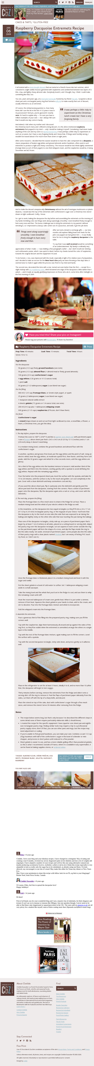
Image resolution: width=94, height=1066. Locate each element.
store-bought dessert (37, 87)
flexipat (27, 439)
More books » (44, 932)
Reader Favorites (61, 1005)
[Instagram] (69, 2)
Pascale (74, 99)
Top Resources (61, 996)
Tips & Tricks (60, 1022)
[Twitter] (62, 2)
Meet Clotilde (60, 994)
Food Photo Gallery (62, 1015)
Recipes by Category (62, 1008)
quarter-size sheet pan (64, 437)
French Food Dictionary (63, 1027)
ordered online (59, 747)
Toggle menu (3, 2)
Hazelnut (47, 758)
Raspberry (19, 760)
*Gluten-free (40, 22)
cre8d (25, 1061)
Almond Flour (29, 756)
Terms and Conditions (74, 1049)
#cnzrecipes (51, 340)
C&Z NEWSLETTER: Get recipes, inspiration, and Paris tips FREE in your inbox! (75, 758)
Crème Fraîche (42, 756)
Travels (58, 1032)
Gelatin (39, 758)
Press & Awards (22, 1015)
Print (89, 346)
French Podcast (61, 1001)
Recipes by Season (62, 1013)
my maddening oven (36, 269)
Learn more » (21, 1007)
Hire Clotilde (21, 1012)
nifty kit (58, 101)
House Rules (62, 1049)
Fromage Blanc (28, 758)
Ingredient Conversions (63, 1024)
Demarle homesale (49, 99)
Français (88, 2)
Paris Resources (61, 1019)
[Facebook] (59, 2)
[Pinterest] (66, 2)
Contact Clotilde (22, 1010)
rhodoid (58, 534)
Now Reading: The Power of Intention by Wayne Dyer (44, 923)
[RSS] (72, 2)
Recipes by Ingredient (63, 1010)
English (79, 2)
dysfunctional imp (50, 132)
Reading (58, 1029)
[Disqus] (54, 820)
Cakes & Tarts (23, 22)
